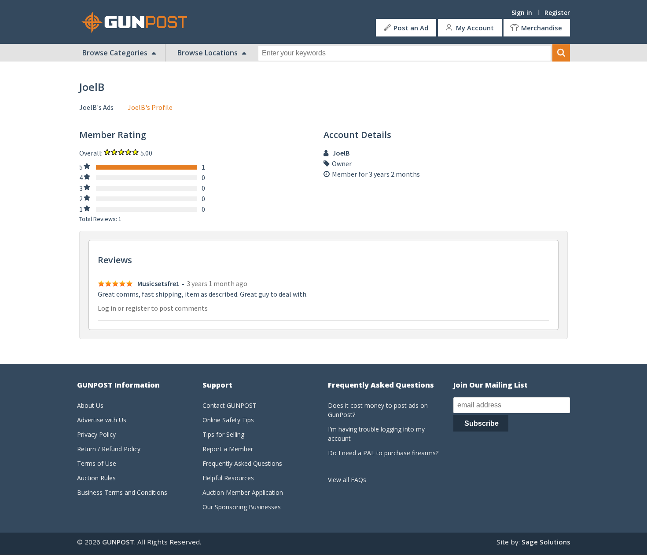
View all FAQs (347, 479)
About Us (90, 405)
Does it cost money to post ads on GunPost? (378, 410)
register (137, 308)
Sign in (521, 12)
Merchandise (541, 27)
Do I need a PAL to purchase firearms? (383, 453)
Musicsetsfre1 (158, 283)
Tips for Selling (223, 434)
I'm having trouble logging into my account (376, 434)
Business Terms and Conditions (122, 492)
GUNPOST (118, 541)
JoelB (340, 153)
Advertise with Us (101, 420)
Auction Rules (96, 478)
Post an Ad (410, 27)
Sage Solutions (546, 541)
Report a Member (227, 449)
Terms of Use (96, 463)
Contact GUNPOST (229, 405)
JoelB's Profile (150, 107)
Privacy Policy (96, 434)
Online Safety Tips (228, 420)
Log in (107, 308)
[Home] (137, 22)
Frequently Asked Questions (242, 463)
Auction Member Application (242, 492)
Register (557, 12)
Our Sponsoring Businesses (241, 507)
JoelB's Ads (96, 107)
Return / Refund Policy (108, 449)
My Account (475, 27)
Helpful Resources (228, 478)
